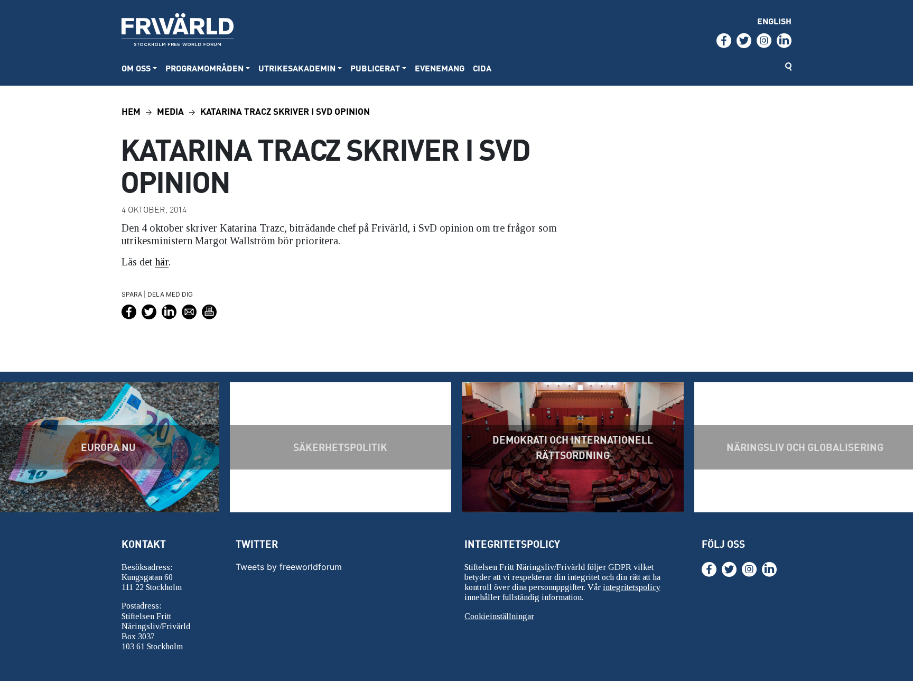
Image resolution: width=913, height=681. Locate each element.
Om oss (136, 68)
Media (170, 110)
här (162, 262)
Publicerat (375, 68)
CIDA (482, 68)
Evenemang (439, 68)
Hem (131, 110)
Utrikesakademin (297, 68)
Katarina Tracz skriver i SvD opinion (285, 110)
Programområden (204, 68)
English (774, 21)
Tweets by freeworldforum (289, 567)
